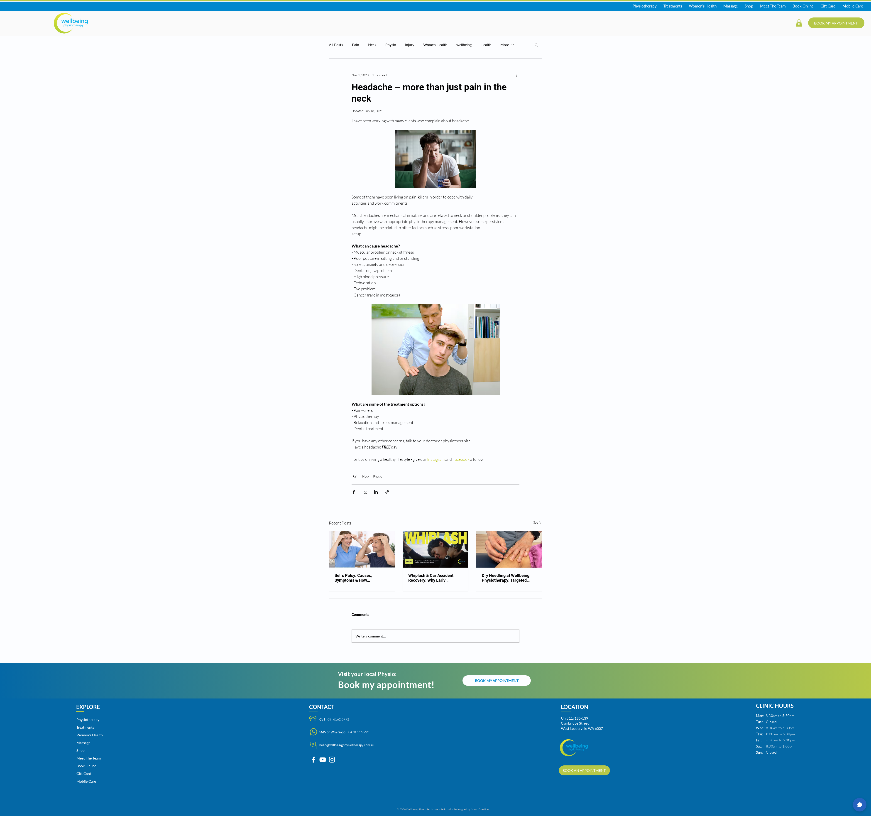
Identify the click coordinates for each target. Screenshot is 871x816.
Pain (355, 44)
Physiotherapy (87, 719)
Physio (390, 44)
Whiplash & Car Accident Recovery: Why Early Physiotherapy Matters (430, 578)
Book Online (86, 766)
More (504, 44)
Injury (409, 44)
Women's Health (87, 735)
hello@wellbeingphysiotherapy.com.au (346, 745)
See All (537, 522)
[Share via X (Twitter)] (365, 492)
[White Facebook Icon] (313, 760)
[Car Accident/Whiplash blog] (435, 549)
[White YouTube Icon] (323, 760)
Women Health (435, 44)
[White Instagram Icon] (332, 760)
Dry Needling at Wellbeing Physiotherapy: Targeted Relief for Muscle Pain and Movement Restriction (506, 578)
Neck (372, 44)
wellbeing (464, 44)
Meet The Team (87, 758)
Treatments (85, 727)
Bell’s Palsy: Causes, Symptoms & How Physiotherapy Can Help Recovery (357, 578)
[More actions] (516, 75)
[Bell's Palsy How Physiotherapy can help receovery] (362, 549)
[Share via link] (387, 492)
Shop (80, 750)
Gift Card (83, 773)
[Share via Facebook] (354, 492)
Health (486, 44)
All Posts (336, 44)
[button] (799, 23)
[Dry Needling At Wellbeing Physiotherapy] (509, 549)
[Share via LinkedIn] (376, 492)
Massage (83, 742)
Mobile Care (86, 781)
